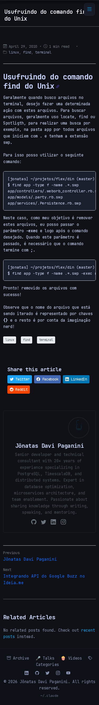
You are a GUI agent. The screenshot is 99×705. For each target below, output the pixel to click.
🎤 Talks (45, 658)
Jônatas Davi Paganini (30, 559)
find (27, 52)
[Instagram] (63, 522)
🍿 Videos (71, 658)
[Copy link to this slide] (58, 86)
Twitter (21, 379)
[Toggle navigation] (89, 9)
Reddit (20, 389)
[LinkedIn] (53, 522)
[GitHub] (33, 522)
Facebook (49, 379)
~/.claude (49, 695)
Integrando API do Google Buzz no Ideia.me (44, 579)
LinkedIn (78, 379)
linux (14, 52)
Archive (20, 658)
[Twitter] (43, 522)
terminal (43, 52)
